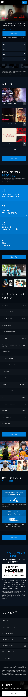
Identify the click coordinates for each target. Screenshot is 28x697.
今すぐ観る (14, 34)
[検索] (20, 2)
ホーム (3, 688)
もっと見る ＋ (14, 149)
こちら (14, 39)
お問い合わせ (18, 688)
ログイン (24, 2)
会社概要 (7, 688)
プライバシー (12, 688)
